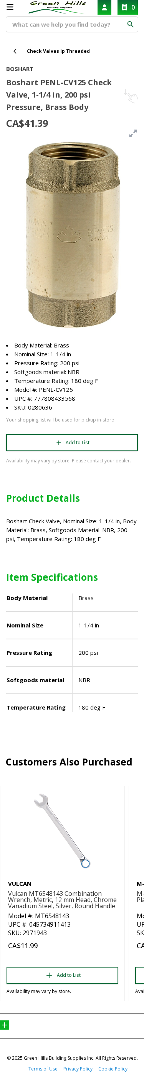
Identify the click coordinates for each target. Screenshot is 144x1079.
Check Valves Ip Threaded (58, 51)
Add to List (77, 442)
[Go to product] (62, 831)
